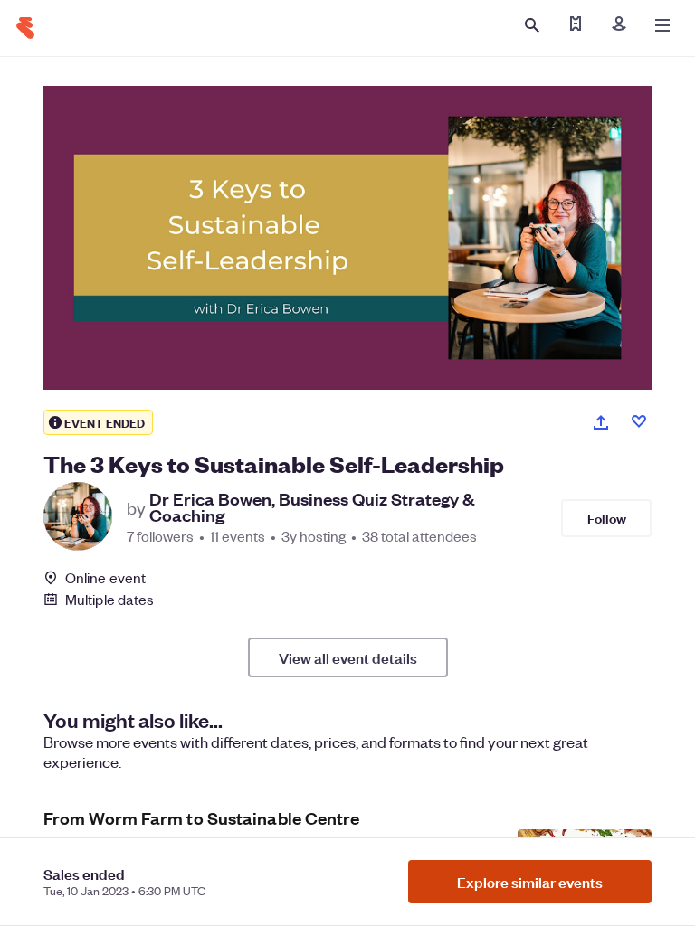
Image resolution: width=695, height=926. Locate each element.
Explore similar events (530, 882)
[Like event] (639, 421)
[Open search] (532, 25)
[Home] (25, 28)
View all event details (348, 657)
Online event (105, 578)
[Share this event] (601, 422)
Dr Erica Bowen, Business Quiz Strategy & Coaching (312, 507)
